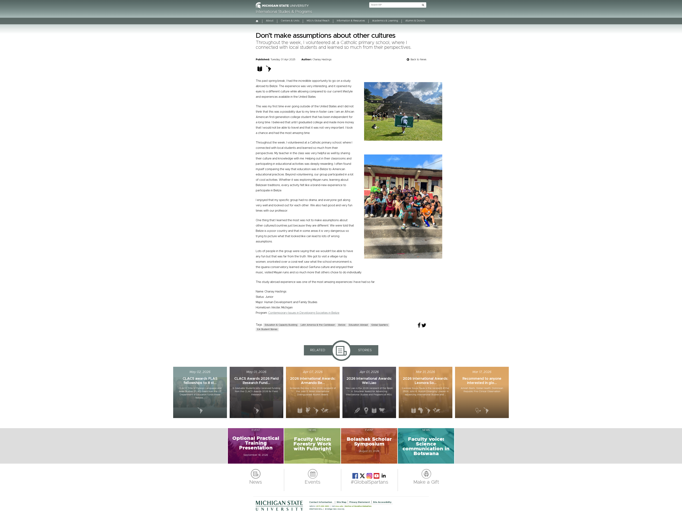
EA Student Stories (267, 329)
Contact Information (320, 502)
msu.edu (339, 506)
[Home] (257, 21)
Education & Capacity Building (281, 325)
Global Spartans (379, 325)
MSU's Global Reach (318, 21)
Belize (341, 325)
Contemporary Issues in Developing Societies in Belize (303, 312)
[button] (255, 446)
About (270, 21)
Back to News (418, 59)
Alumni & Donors (415, 21)
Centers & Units (290, 21)
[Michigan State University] (282, 8)
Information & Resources (351, 21)
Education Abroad (358, 325)
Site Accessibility (382, 502)
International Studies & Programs (284, 12)
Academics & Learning (385, 21)
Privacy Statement (359, 502)
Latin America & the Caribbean (318, 325)
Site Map (341, 502)
